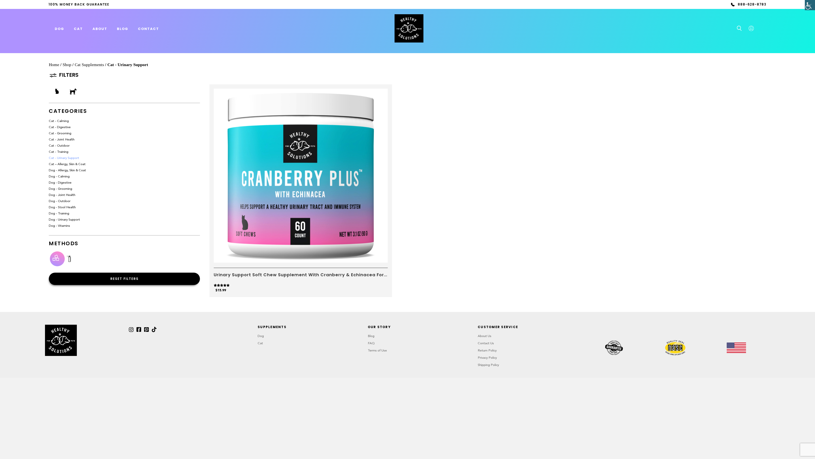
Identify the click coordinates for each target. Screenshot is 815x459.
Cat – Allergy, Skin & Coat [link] (67, 164)
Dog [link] (261, 336)
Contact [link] (148, 28)
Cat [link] (260, 343)
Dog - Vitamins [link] (59, 226)
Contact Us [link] (486, 343)
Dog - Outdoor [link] (59, 201)
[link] (810, 5)
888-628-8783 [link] (752, 4)
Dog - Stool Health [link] (62, 207)
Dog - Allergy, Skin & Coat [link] (67, 170)
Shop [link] (67, 64)
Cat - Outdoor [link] (59, 145)
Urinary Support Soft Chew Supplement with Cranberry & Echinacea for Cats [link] (299, 274)
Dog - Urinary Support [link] (64, 219)
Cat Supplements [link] (89, 64)
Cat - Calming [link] (59, 121)
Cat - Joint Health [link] (61, 139)
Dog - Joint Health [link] (62, 195)
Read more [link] (301, 257)
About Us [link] (484, 336)
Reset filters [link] (124, 278)
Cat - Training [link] (58, 152)
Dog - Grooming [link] (60, 189)
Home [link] (54, 64)
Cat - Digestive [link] (60, 127)
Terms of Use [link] (377, 350)
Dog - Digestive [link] (60, 182)
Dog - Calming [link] (59, 176)
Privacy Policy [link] (487, 358)
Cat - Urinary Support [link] (64, 158)
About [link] (100, 28)
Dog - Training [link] (59, 213)
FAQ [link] (371, 343)
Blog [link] (122, 28)
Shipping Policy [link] (488, 365)
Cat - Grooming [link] (60, 133)
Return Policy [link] (487, 350)
